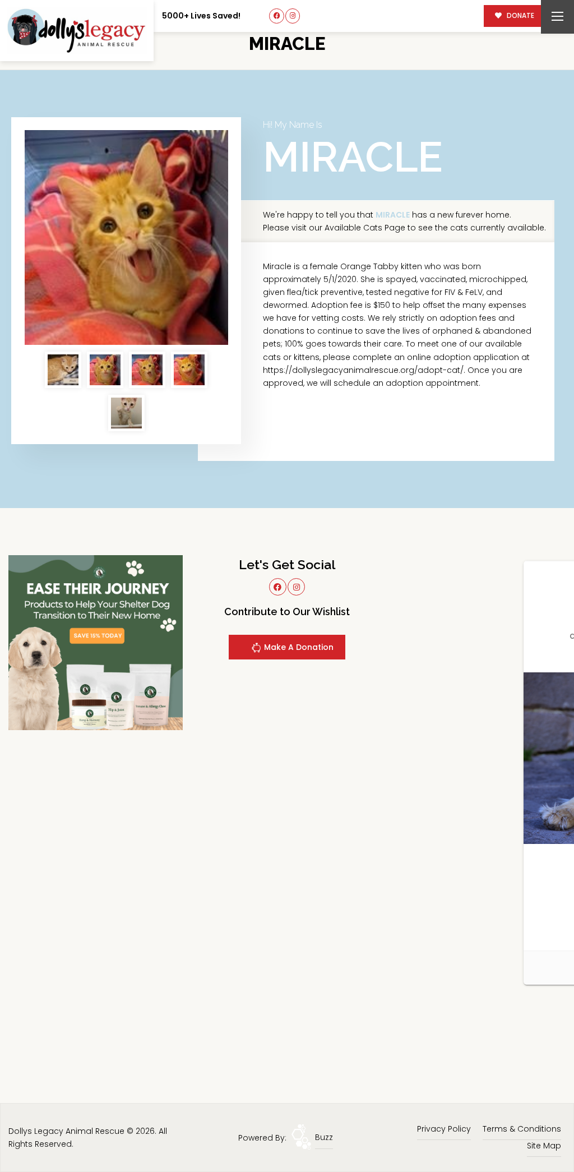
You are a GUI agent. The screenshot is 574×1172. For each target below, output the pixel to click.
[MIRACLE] (126, 237)
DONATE (519, 15)
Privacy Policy (444, 1128)
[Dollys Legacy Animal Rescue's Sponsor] (95, 642)
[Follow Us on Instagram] (292, 16)
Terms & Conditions (522, 1128)
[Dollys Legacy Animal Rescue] (77, 30)
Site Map (544, 1145)
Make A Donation (298, 647)
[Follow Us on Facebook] (276, 16)
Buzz (324, 1137)
